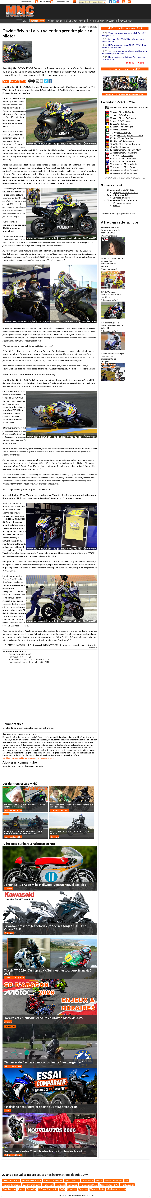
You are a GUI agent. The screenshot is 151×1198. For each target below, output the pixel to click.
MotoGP (14, 81)
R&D (62, 1189)
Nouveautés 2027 (109, 1184)
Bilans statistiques (53, 1180)
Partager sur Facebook (50, 81)
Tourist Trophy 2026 (14, 977)
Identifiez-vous (8, 758)
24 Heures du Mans (122, 203)
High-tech (48, 1184)
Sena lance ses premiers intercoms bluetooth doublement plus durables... (124, 52)
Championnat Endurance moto (122, 200)
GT (126, 1180)
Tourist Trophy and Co (118, 195)
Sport (6, 81)
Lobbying (72, 1184)
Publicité (89, 1195)
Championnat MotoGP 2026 (120, 190)
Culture (8, 888)
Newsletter (45, 2)
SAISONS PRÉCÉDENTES (133, 177)
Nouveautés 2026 (13, 810)
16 (30, 81)
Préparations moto (47, 1189)
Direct (129, 1)
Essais (7, 1110)
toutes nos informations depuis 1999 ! (63, 1174)
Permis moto (9, 1189)
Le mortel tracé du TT (123, 197)
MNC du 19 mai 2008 (61, 183)
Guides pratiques (12, 1155)
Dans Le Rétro (72, 1180)
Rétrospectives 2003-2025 (125, 192)
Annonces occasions (63, 2)
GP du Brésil (124, 115)
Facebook (110, 1)
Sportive (83, 1189)
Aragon (8, 1022)
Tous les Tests (97, 1189)
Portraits (31, 1189)
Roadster (72, 1189)
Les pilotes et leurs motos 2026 (132, 107)
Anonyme (36, 1)
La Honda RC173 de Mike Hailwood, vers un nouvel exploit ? (124, 40)
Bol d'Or (116, 205)
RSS (123, 1)
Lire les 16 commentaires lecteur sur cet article (28, 727)
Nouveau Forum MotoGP (20, 656)
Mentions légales (76, 1195)
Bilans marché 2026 (31, 1180)
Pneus (21, 1189)
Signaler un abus (47, 758)
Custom (55, 837)
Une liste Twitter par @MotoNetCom (118, 213)
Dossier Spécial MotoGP (20, 654)
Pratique (8, 933)
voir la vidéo (86, 174)
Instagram (117, 1)
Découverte (87, 1180)
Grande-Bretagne (11, 1184)
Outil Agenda (127, 1184)
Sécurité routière (12, 1066)
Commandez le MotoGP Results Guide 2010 (29, 662)
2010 (23, 81)
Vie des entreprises (116, 1189)
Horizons (60, 1184)
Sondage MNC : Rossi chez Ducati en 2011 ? (29, 659)
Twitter (114, 1)
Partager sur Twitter (46, 81)
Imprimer (37, 81)
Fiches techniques (114, 1180)
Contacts (62, 1195)
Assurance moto (11, 1180)
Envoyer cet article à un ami (41, 81)
